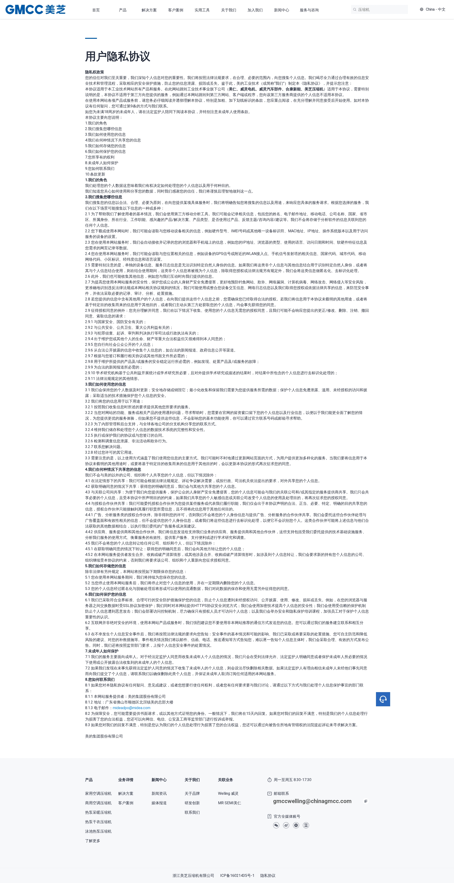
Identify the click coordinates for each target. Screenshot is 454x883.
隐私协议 (267, 875)
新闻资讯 (159, 793)
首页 (96, 10)
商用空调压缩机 (98, 803)
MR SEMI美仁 (229, 803)
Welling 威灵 (228, 793)
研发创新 (192, 803)
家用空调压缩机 (98, 793)
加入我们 (255, 10)
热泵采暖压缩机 (98, 812)
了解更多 (92, 841)
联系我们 (192, 812)
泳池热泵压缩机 (98, 831)
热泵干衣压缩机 (98, 822)
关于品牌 (192, 793)
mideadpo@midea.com (131, 708)
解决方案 (125, 793)
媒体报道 (159, 803)
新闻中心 (281, 10)
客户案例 (175, 10)
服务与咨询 (309, 10)
